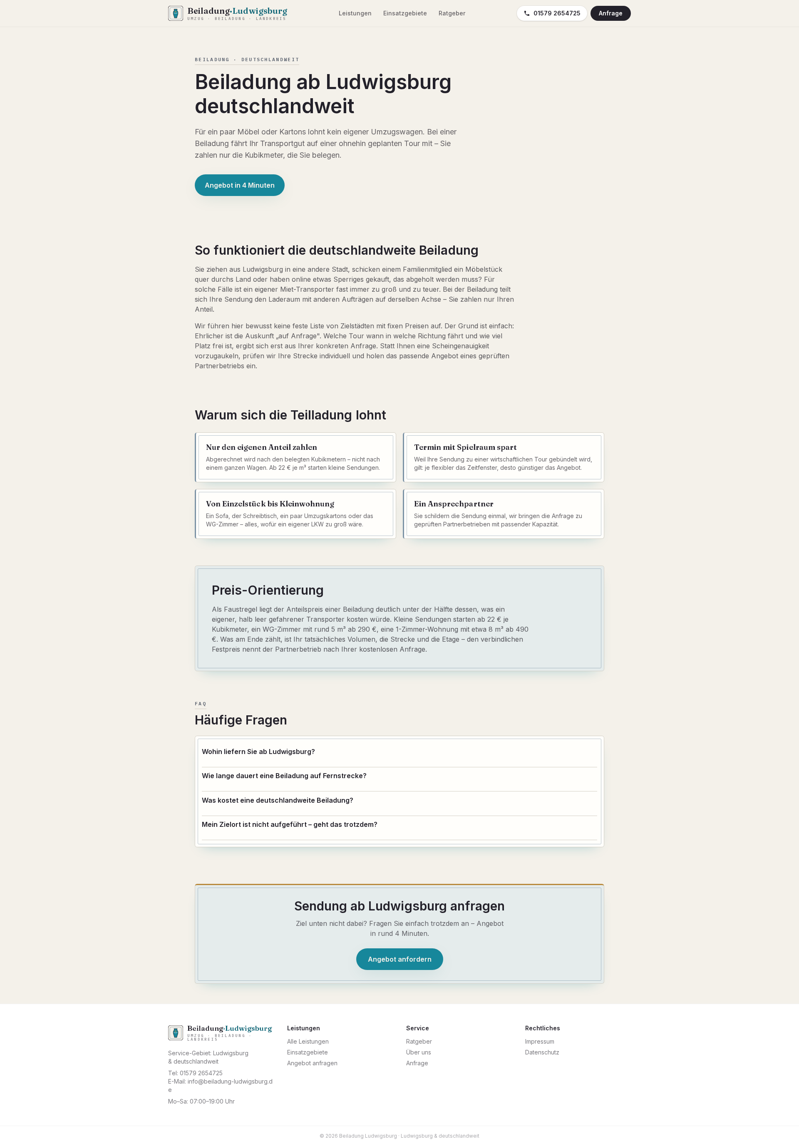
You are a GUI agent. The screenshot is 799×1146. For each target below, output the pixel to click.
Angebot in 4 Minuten (240, 185)
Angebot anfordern (400, 959)
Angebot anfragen (312, 1063)
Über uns (418, 1052)
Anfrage (611, 13)
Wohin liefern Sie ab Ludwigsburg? (258, 751)
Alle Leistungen (308, 1041)
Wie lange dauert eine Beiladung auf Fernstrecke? (284, 775)
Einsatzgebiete (405, 13)
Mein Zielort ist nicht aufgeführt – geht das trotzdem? (289, 824)
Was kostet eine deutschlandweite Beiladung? (277, 800)
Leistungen (355, 13)
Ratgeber (452, 13)
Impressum (539, 1041)
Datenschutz (542, 1052)
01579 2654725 (557, 13)
